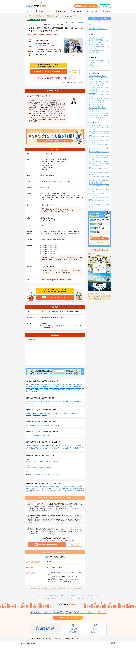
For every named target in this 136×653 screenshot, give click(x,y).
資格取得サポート (63, 488)
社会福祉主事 (66, 413)
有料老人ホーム (50, 445)
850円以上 (28, 461)
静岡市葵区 (33, 384)
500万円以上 (59, 474)
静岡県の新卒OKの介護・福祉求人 (99, 184)
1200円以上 (42, 461)
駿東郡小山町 (77, 389)
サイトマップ (47, 612)
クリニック (29, 435)
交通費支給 (77, 490)
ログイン (105, 6)
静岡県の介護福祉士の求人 (96, 37)
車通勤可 (45, 486)
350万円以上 (44, 474)
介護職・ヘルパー (30, 401)
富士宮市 (39, 386)
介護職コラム (90, 612)
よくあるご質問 (58, 612)
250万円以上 (29, 474)
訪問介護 (28, 445)
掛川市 (66, 386)
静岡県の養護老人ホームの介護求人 (99, 115)
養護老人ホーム (69, 448)
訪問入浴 (79, 447)
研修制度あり (72, 488)
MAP (37, 47)
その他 (47, 435)
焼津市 (62, 386)
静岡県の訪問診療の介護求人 (97, 106)
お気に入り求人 (93, 11)
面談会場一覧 (61, 11)
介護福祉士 (29, 413)
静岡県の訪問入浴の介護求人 (97, 102)
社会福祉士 (36, 413)
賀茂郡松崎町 (37, 389)
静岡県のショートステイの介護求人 (99, 113)
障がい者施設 (72, 447)
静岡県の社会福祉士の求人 (96, 39)
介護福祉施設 (36, 435)
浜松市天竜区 (76, 384)
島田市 (49, 386)
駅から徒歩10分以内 (37, 486)
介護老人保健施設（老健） (38, 445)
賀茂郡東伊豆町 (70, 388)
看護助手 (45, 401)
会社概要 (39, 638)
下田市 (28, 388)
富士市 (53, 386)
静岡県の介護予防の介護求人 (97, 117)
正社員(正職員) (30, 425)
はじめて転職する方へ (99, 242)
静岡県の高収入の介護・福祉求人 (98, 155)
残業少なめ (40, 490)
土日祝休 (43, 488)
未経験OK (67, 486)
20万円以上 (36, 467)
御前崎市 (46, 388)
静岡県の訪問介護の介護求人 (97, 76)
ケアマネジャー (65, 596)
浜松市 (54, 384)
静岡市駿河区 (40, 384)
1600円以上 (56, 461)
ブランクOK (55, 488)
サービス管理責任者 (74, 401)
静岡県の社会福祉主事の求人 (97, 44)
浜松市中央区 (60, 384)
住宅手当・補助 (60, 486)
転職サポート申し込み (68, 617)
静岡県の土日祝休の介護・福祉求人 (99, 161)
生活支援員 (85, 598)
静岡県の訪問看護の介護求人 (97, 104)
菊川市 (51, 388)
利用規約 (68, 612)
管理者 (31, 403)
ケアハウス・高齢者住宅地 (48, 448)
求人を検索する (77, 11)
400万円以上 (51, 474)
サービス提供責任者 (63, 401)
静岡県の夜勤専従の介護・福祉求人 (99, 125)
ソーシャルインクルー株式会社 (75, 22)
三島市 (34, 386)
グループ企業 (65, 638)
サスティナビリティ (53, 638)
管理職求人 (73, 486)
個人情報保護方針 (74, 638)
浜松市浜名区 (68, 384)
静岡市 (28, 384)
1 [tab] (73, 55)
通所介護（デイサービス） (40, 447)
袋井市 (80, 386)
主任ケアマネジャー (76, 596)
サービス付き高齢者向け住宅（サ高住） (65, 445)
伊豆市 (41, 388)
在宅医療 (43, 435)
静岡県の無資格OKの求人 (96, 52)
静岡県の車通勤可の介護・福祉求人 (99, 131)
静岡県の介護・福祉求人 (96, 27)
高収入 (28, 488)
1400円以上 (49, 461)
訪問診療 (33, 448)
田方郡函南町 (54, 389)
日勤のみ (49, 488)
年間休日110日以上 (35, 488)
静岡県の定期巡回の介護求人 (97, 108)
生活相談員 (39, 401)
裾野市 (32, 388)
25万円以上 (42, 467)
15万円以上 (29, 467)
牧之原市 (62, 388)
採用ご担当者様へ (35, 612)
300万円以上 (37, 474)
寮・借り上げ (51, 486)
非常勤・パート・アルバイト (48, 187)
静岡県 (38, 44)
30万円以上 (49, 467)
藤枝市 (71, 386)
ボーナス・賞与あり (61, 490)
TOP (30, 11)
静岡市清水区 (48, 384)
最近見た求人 (108, 11)
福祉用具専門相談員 (75, 598)
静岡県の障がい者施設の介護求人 (98, 100)
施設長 (97, 596)
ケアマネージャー (52, 401)
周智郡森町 (34, 391)
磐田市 (57, 386)
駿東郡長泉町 (69, 389)
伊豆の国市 (56, 388)
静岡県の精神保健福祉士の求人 (98, 50)
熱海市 (30, 386)
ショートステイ (60, 448)
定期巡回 (38, 448)
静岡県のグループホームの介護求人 (99, 98)
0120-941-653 (57, 557)
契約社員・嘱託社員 (40, 425)
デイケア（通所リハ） (53, 447)
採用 (60, 638)
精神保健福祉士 (36, 415)
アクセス (45, 638)
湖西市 (36, 388)
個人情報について (79, 612)
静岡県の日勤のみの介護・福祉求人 (99, 163)
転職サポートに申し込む (85, 6)
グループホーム (64, 447)
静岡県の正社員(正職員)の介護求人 (99, 60)
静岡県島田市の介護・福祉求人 (98, 29)
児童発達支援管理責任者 (49, 598)
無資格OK (44, 415)
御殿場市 (76, 386)
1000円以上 (35, 461)
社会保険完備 (70, 490)
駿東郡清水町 (61, 389)
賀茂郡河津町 (78, 388)
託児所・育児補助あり (49, 490)
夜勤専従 (28, 486)
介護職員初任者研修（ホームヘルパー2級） (51, 413)
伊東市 (44, 386)
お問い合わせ (101, 612)
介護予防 (76, 448)
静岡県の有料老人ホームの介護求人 (99, 81)
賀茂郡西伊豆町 (45, 389)
